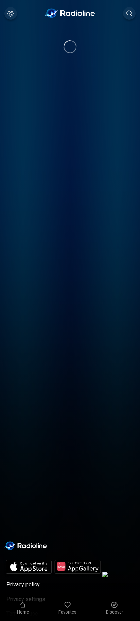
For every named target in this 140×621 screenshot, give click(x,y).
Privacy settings (25, 599)
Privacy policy (23, 584)
